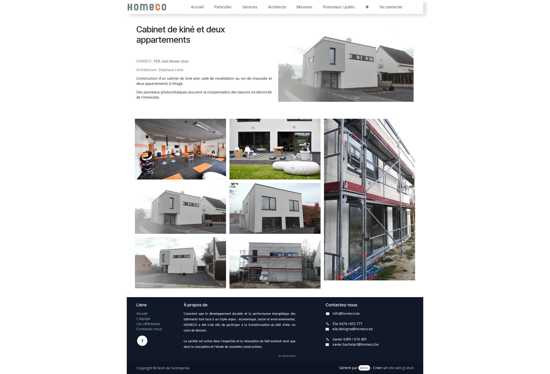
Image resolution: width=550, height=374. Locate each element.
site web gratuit (401, 367)
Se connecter (390, 7)
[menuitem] (197, 7)
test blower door (175, 61)
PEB (157, 61)
